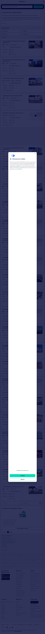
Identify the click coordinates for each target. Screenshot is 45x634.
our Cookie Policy (18, 169)
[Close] (35, 153)
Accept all (23, 475)
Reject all (22, 479)
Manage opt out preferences (22, 470)
